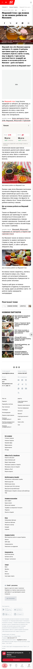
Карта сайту (21, 422)
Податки (7, 510)
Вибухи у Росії (9, 469)
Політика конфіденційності (6, 419)
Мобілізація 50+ (9, 481)
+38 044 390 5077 (22, 373)
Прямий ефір (8, 443)
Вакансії (20, 413)
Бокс (6, 567)
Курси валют (8, 503)
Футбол (7, 569)
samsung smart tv (19, 614)
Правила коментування (24, 405)
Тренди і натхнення (10, 559)
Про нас (4, 398)
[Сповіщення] (31, 2)
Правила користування (8, 415)
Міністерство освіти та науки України (15, 537)
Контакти (20, 410)
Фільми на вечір (9, 524)
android (7, 609)
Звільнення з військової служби (14, 479)
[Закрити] (29, 653)
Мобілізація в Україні (12, 477)
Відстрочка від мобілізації (12, 488)
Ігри (19, 424)
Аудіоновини (8, 447)
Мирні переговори (10, 462)
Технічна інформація (23, 408)
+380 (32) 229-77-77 (12, 638)
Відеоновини (8, 445)
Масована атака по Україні (12, 467)
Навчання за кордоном (11, 546)
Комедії (7, 527)
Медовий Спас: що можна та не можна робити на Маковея (25, 7)
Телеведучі (5, 409)
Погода (7, 449)
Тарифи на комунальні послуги (13, 507)
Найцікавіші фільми (10, 520)
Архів (19, 419)
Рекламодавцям (6, 412)
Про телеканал (6, 407)
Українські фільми (10, 522)
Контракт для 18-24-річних (12, 486)
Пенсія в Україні (9, 512)
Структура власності (23, 416)
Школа (7, 539)
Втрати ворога (9, 471)
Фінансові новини (10, 505)
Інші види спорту (9, 576)
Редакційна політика (7, 404)
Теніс (6, 571)
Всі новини (8, 436)
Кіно (6, 518)
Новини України (13, 7)
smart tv (7, 614)
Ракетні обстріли (9, 457)
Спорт (7, 564)
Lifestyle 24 (5, 7)
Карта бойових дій (10, 460)
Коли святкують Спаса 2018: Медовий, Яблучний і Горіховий (16, 119)
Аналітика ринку (9, 554)
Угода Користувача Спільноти (23, 402)
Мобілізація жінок (10, 484)
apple (19, 609)
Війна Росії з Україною (12, 455)
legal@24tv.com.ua (22, 639)
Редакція (4, 401)
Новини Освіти (9, 535)
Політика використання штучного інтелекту (8, 423)
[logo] (11, 2)
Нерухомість (9, 552)
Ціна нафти (8, 500)
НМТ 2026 (7, 542)
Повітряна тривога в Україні (13, 464)
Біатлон (7, 573)
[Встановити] (16, 656)
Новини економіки (11, 498)
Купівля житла (9, 556)
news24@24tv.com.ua (8, 373)
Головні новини (9, 438)
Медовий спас (9, 101)
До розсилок (11, 598)
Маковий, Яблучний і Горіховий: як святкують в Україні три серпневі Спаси (16, 231)
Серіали (7, 529)
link (18, 380)
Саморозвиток (9, 544)
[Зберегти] (28, 23)
